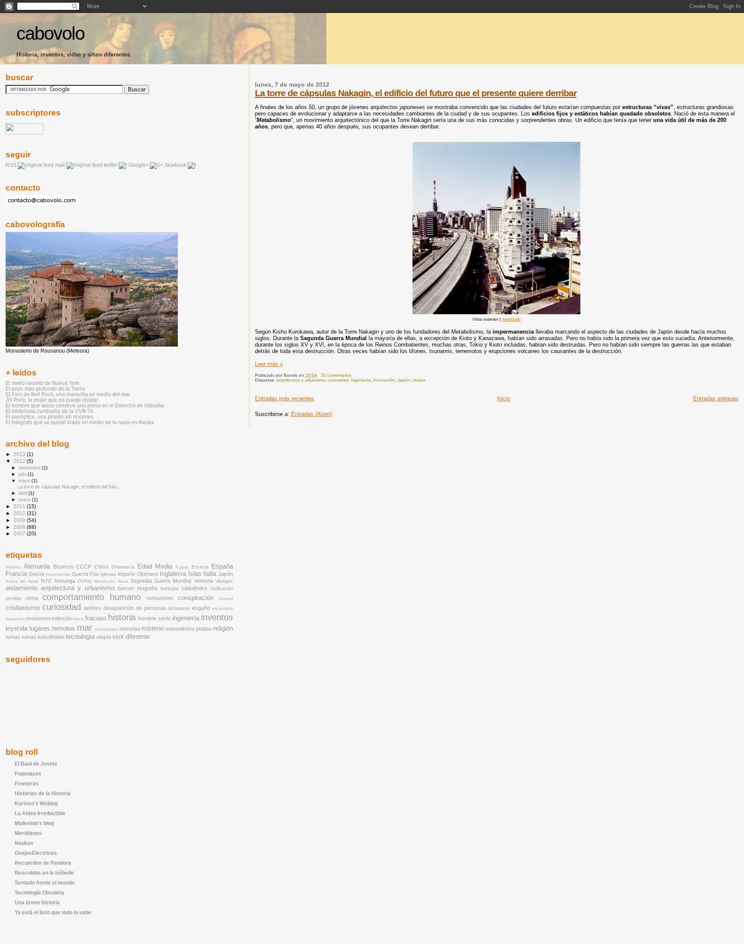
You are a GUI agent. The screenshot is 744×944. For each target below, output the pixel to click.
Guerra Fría (85, 574)
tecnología (80, 636)
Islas (195, 573)
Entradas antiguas (715, 398)
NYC (46, 581)
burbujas (170, 588)
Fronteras (27, 783)
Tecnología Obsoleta (39, 892)
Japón (403, 380)
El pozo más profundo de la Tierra (45, 388)
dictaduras (179, 608)
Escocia (200, 566)
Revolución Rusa (111, 581)
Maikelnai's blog (34, 823)
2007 (20, 533)
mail (60, 165)
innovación (384, 380)
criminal (225, 598)
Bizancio (63, 567)
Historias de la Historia (43, 793)
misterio (152, 628)
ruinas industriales (43, 637)
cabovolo (50, 33)
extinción (62, 619)
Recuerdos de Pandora (43, 863)
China (101, 567)
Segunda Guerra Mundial (161, 581)
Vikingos (224, 581)
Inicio (503, 398)
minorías (130, 629)
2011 (20, 506)
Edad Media (155, 566)
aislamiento (21, 588)
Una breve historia (37, 902)
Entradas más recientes (284, 398)
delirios (92, 608)
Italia (209, 573)
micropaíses (106, 629)
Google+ (138, 165)
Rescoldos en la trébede (44, 872)
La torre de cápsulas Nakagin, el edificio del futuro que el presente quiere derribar (416, 93)
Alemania (37, 566)
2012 (20, 461)
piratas (204, 629)
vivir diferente (131, 636)
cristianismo (23, 607)
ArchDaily (511, 319)
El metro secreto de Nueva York (42, 383)
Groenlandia (58, 574)
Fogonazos (28, 773)
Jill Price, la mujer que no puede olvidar (52, 400)
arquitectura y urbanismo (301, 380)
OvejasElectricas (36, 853)
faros (79, 618)
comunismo (160, 598)
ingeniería (361, 380)
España (222, 566)
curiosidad (338, 380)
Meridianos (28, 833)
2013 (20, 454)
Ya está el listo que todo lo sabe (53, 912)
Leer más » (269, 364)
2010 (20, 513)
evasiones (38, 619)
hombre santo (154, 619)
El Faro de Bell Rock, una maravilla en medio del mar (68, 394)
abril (23, 493)
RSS (11, 165)
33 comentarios (336, 375)
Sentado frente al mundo (44, 882)
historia (122, 617)
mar (84, 627)
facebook (175, 165)
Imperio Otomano (138, 574)
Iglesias (108, 574)
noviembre (30, 467)
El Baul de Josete (36, 763)
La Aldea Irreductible (40, 813)
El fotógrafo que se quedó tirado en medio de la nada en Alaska (80, 422)
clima (31, 598)
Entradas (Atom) (311, 414)
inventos (217, 617)
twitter (111, 165)
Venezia (203, 581)
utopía (418, 380)
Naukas (24, 843)
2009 (20, 520)
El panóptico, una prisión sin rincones (49, 416)
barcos (126, 588)
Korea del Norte (22, 581)
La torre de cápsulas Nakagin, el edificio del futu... (69, 486)
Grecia (36, 574)
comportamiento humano (91, 597)
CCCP (83, 567)
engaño (201, 608)
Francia (16, 573)
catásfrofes (194, 588)
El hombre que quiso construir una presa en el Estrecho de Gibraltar (85, 405)
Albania (13, 567)
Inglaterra (173, 573)
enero (25, 499)
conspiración (196, 597)
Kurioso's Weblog (36, 803)
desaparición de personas (134, 608)
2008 (20, 527)
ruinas (13, 637)
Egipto (182, 567)
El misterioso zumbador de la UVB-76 (49, 411)
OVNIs (85, 581)
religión (223, 628)
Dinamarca (123, 566)
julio (23, 474)
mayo (25, 480)
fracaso (95, 618)
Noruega (65, 581)
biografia (147, 588)
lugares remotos (52, 628)
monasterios (179, 629)
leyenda (17, 628)
